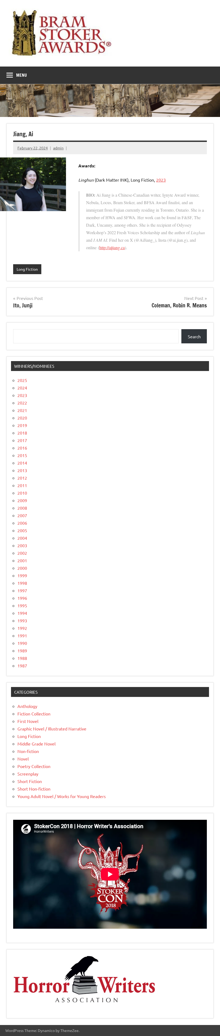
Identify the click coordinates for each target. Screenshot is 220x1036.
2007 (22, 515)
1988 (22, 658)
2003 (22, 545)
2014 (22, 462)
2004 (22, 538)
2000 (22, 568)
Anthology (27, 706)
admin (58, 147)
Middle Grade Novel (36, 743)
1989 (22, 650)
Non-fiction (28, 751)
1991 (22, 635)
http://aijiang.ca (112, 247)
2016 (22, 447)
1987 (22, 665)
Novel (23, 758)
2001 (22, 560)
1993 (22, 620)
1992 (22, 628)
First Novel (27, 721)
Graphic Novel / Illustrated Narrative (51, 728)
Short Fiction (29, 781)
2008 (22, 507)
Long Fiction (27, 269)
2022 (22, 402)
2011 (22, 485)
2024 (22, 387)
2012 (22, 477)
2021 (22, 410)
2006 (22, 523)
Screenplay (27, 773)
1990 (22, 643)
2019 (22, 425)
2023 (161, 179)
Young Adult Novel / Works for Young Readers (61, 796)
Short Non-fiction (33, 788)
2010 (22, 492)
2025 (22, 380)
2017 (22, 440)
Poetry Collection (33, 766)
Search (194, 336)
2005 (22, 530)
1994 (22, 613)
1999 (22, 575)
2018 (22, 432)
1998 (22, 583)
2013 (22, 470)
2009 (22, 500)
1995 (22, 605)
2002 (22, 553)
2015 (22, 455)
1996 (22, 598)
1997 (22, 590)
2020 (22, 417)
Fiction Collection (33, 713)
